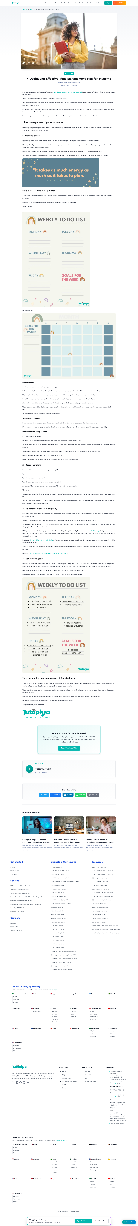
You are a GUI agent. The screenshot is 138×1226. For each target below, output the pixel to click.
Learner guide (14, 871)
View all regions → (54, 990)
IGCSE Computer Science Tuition (61, 904)
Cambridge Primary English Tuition (61, 966)
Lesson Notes (66, 1078)
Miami (15, 1051)
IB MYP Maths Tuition (57, 940)
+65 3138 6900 (120, 1083)
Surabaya (112, 1036)
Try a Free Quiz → (83, 1221)
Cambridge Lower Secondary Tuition (21, 900)
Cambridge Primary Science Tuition (61, 969)
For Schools (99, 3)
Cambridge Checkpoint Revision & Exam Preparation (25, 904)
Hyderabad (55, 1019)
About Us (89, 3)
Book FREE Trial (120, 3)
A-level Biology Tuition (57, 914)
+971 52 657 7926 (120, 1096)
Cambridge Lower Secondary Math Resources (105, 926)
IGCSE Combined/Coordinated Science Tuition (65, 881)
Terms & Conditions (16, 930)
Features (13, 923)
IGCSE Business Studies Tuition (60, 900)
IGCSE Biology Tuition (57, 893)
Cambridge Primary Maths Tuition (61, 962)
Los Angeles (17, 1048)
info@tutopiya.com (116, 1071)
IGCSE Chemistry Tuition (58, 889)
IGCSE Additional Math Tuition (60, 871)
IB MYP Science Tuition (58, 944)
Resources (48, 3)
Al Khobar (93, 1036)
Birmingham (94, 1016)
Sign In (109, 3)
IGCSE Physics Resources (99, 878)
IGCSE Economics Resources (100, 889)
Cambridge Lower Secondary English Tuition (64, 955)
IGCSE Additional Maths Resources (102, 900)
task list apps (95, 531)
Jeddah (92, 1034)
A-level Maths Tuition (57, 907)
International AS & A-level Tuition (20, 893)
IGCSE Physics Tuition (57, 885)
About (64, 1085)
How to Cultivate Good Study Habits (41, 540)
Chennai (54, 1022)
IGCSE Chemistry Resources (100, 881)
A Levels (88, 1075)
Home (25, 9)
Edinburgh (93, 1019)
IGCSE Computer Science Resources (102, 896)
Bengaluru (55, 1016)
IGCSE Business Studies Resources (102, 893)
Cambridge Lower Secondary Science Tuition (64, 958)
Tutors (57, 3)
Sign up (12, 867)
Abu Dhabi (16, 999)
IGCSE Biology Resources (99, 885)
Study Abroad (79, 3)
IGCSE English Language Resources (102, 871)
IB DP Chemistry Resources (100, 918)
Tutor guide (13, 874)
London (92, 1011)
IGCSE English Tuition (57, 874)
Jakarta (112, 1031)
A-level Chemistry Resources (100, 907)
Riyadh (92, 1031)
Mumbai (54, 1011)
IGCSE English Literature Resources (102, 874)
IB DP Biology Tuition (57, 936)
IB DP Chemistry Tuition (58, 933)
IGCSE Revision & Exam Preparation (21, 886)
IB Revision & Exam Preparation (19, 889)
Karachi (73, 1011)
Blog (31, 9)
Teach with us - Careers (69, 1081)
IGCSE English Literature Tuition (60, 878)
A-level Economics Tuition (58, 922)
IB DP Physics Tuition (57, 929)
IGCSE (87, 1071)
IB (86, 1078)
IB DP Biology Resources (99, 922)
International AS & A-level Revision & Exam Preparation (26, 897)
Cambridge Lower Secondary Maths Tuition (63, 951)
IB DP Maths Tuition (57, 926)
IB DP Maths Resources (99, 914)
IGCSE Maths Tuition (57, 867)
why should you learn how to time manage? (68, 92)
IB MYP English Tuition (57, 947)
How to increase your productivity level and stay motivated (48, 553)
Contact (64, 1088)
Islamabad (74, 1016)
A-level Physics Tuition (57, 911)
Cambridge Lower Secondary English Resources (106, 929)
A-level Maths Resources (99, 904)
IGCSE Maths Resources (99, 867)
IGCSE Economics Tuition (58, 896)
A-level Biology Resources (99, 911)
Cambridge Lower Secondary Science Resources (106, 933)
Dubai (15, 996)
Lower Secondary (91, 1081)
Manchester (93, 1014)
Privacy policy (14, 927)
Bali (111, 1034)
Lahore (73, 1014)
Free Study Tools (66, 3)
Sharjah (15, 1002)
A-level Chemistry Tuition (58, 918)
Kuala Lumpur (37, 1011)
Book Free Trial (100, 1221)
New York (16, 1045)
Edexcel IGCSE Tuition (17, 911)
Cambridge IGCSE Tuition (18, 908)
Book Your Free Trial (69, 748)
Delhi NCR (55, 1014)
